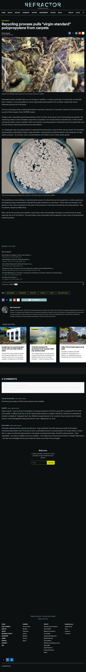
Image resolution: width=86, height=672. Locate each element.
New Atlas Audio (63, 293)
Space (24, 640)
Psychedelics (47, 640)
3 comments (36, 300)
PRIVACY (4, 640)
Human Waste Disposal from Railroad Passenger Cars (16, 264)
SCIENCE (25, 624)
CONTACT (4, 643)
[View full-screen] (82, 39)
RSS (3, 645)
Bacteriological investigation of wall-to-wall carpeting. (16, 255)
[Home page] (43, 5)
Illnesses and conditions (51, 626)
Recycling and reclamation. (9, 277)
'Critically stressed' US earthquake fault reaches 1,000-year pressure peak (42, 349)
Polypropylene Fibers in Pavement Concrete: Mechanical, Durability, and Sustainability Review (27, 268)
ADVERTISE (5, 636)
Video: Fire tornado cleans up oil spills (72, 348)
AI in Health (47, 633)
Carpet (52, 293)
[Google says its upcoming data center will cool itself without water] (13, 335)
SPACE (60, 12)
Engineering (68, 626)
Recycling (33, 293)
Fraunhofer (11, 246)
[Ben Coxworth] (5, 309)
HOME (3, 12)
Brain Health (47, 629)
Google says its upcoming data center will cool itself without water (13, 349)
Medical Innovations (49, 631)
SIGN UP (71, 12)
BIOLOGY (17, 12)
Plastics (42, 293)
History (25, 633)
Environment (5, 20)
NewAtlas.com (69, 624)
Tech (66, 629)
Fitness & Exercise (49, 650)
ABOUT (4, 631)
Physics (25, 638)
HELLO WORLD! (6, 626)
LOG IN (78, 12)
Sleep (45, 652)
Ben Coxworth (15, 307)
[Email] (83, 33)
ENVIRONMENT (43, 12)
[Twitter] (73, 33)
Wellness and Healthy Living (52, 643)
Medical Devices (48, 638)
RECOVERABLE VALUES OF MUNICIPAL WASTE (15, 259)
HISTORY (34, 12)
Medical (25, 636)
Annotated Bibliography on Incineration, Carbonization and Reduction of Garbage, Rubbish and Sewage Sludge (31, 272)
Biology (25, 629)
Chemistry (26, 631)
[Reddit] (79, 33)
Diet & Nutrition (48, 647)
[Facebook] (69, 33)
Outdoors (67, 631)
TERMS (4, 638)
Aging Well (47, 645)
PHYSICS (53, 12)
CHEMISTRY (26, 12)
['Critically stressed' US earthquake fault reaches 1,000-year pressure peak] (43, 335)
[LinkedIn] (76, 33)
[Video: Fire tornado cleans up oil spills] (73, 335)
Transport (67, 633)
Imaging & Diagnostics (50, 636)
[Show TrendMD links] (83, 284)
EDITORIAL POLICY (7, 633)
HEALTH (10, 12)
